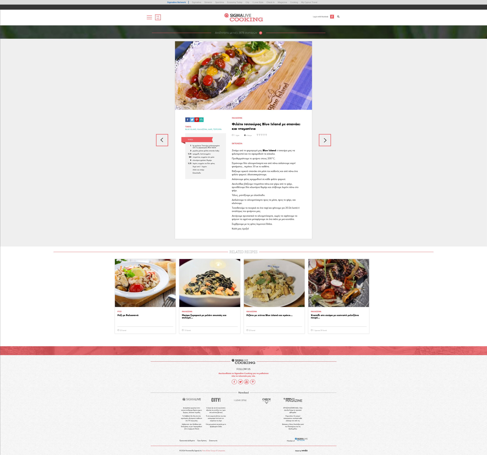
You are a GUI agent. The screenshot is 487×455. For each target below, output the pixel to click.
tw (192, 119)
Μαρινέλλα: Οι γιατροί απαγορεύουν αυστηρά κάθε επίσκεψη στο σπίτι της (293, 418)
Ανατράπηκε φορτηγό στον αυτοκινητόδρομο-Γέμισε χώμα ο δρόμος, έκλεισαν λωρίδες (191, 410)
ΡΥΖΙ (119, 311)
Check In (270, 2)
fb (187, 119)
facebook (234, 381)
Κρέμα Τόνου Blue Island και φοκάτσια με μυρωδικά (325, 140)
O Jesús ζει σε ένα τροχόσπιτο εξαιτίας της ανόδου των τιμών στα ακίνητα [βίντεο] (216, 410)
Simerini (208, 2)
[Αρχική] (243, 20)
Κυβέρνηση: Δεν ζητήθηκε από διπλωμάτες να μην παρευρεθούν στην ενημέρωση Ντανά (191, 426)
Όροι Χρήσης (202, 441)
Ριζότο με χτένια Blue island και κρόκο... (269, 315)
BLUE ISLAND (190, 129)
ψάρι (210, 129)
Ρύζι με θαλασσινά (127, 315)
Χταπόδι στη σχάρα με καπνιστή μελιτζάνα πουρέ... (335, 316)
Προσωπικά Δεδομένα (187, 441)
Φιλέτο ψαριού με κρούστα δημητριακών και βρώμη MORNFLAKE (162, 140)
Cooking (294, 2)
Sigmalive (196, 2)
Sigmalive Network (176, 2)
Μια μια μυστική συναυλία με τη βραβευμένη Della (216, 425)
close (260, 33)
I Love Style (257, 2)
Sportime (219, 2)
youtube (246, 381)
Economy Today (234, 2)
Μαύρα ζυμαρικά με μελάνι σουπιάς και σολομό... (204, 316)
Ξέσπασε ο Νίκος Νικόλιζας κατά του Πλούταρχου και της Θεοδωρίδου (293, 426)
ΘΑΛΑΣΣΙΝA (237, 118)
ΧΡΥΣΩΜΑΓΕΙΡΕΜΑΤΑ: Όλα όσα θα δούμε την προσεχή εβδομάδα (292, 410)
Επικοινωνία (213, 441)
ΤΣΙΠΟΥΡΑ (217, 129)
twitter (240, 381)
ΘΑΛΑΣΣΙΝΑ (202, 129)
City (247, 2)
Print (201, 119)
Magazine (282, 2)
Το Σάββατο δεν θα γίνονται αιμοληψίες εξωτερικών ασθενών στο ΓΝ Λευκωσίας (191, 418)
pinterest (252, 381)
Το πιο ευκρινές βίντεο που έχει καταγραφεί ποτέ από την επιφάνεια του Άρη (216, 418)
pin (196, 119)
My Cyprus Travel (309, 2)
